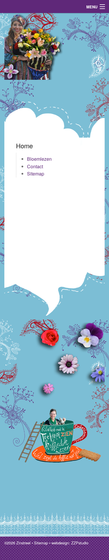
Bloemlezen (39, 159)
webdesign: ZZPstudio (69, 543)
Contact (35, 166)
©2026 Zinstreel (17, 543)
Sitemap (35, 173)
